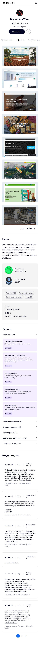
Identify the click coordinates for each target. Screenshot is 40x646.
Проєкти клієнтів (7, 40)
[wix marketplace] (9, 3)
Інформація (21, 40)
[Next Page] (26, 636)
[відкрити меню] (36, 3)
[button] (20, 56)
